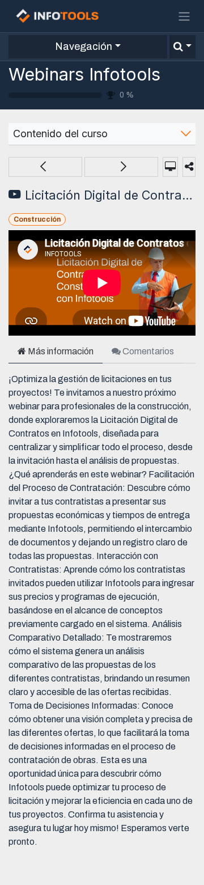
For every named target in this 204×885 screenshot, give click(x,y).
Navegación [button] (83, 46)
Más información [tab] (60, 351)
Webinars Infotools (84, 74)
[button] (182, 46)
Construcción (37, 219)
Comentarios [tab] (147, 351)
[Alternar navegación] (184, 16)
